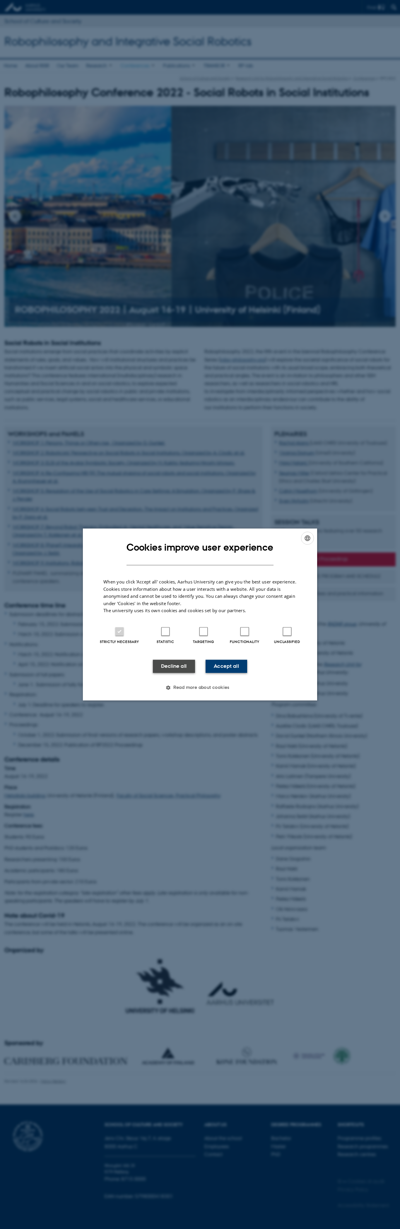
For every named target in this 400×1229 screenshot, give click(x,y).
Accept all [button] (226, 666)
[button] (200, 687)
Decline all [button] (174, 666)
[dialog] (200, 614)
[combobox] (307, 538)
